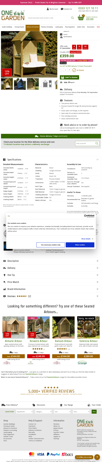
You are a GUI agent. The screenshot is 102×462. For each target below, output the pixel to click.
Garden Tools (81, 27)
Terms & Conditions (35, 441)
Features (68, 100)
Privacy (55, 430)
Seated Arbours (31, 374)
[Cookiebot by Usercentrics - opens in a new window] (85, 216)
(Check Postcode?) (85, 66)
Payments (31, 426)
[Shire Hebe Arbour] (7, 84)
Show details (85, 239)
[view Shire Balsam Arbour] (63, 327)
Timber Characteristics (36, 438)
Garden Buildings (7, 27)
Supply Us (56, 436)
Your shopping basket (81, 17)
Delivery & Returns (35, 430)
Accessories (90, 27)
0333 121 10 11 (88, 8)
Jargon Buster (58, 428)
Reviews (56, 424)
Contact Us (68, 9)
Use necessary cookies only (50, 245)
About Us (56, 426)
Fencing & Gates (19, 27)
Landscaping (59, 27)
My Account (54, 9)
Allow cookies (80, 245)
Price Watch (32, 428)
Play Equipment (70, 27)
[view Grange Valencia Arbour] (88, 327)
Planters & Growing (47, 27)
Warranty (31, 432)
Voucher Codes (58, 432)
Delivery (68, 89)
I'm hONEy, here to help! (84, 457)
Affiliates (56, 434)
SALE (98, 27)
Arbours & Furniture (33, 27)
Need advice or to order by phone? (80, 125)
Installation (32, 434)
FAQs (30, 436)
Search (72, 18)
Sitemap (56, 438)
